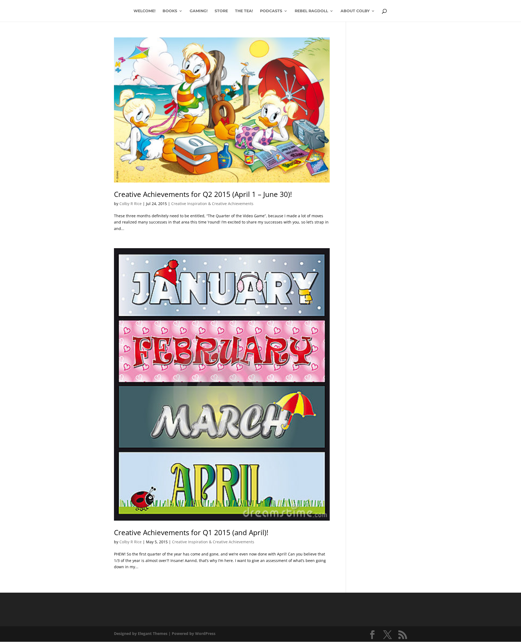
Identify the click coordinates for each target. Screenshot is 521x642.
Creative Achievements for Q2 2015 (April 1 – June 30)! (203, 194)
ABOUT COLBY (355, 11)
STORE (221, 11)
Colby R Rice (130, 203)
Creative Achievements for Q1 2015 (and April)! (191, 532)
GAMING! (199, 11)
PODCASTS (271, 11)
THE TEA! (244, 11)
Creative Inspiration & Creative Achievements (212, 203)
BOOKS (170, 11)
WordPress (205, 633)
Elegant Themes (152, 633)
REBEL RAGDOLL (311, 11)
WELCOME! (144, 11)
